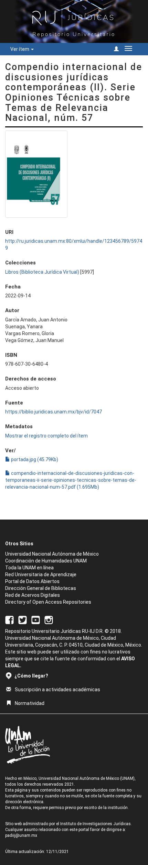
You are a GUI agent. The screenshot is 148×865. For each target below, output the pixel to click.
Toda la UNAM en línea (29, 567)
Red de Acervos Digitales (32, 595)
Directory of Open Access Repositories (48, 602)
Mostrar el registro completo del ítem (46, 436)
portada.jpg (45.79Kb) (34, 459)
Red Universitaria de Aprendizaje (40, 574)
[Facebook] (9, 619)
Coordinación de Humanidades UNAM (46, 561)
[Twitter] (22, 619)
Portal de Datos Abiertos (32, 581)
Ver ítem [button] (20, 49)
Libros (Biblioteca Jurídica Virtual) (42, 272)
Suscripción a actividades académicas (57, 689)
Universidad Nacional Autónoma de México (52, 554)
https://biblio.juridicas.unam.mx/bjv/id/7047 (53, 411)
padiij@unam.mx (21, 835)
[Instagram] (48, 619)
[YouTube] (35, 619)
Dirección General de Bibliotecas (40, 588)
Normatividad (29, 703)
